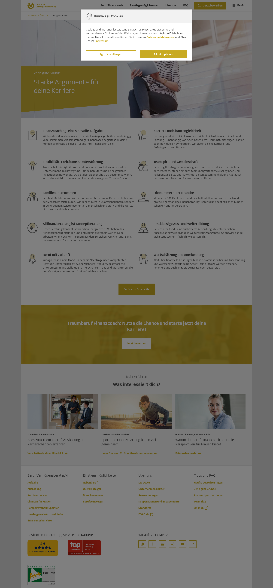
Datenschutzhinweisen (160, 37)
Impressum (101, 41)
